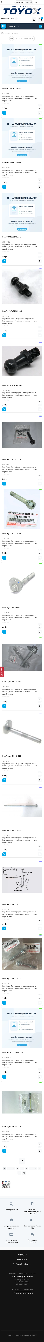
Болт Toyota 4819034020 (11, 756)
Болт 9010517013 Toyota (11, 163)
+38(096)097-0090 (7, 18)
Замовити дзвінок (23, 1293)
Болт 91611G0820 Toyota (11, 237)
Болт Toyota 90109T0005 (11, 978)
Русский (29, 2)
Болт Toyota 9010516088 (11, 904)
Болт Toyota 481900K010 (11, 608)
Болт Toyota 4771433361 (11, 459)
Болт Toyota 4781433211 (11, 533)
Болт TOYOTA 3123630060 (12, 311)
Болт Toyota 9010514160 (11, 830)
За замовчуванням (25, 38)
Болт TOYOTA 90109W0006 (12, 1052)
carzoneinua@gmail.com (23, 1289)
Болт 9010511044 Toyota (11, 88)
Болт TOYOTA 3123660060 (12, 385)
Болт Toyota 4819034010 (11, 682)
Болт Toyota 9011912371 (11, 1127)
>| (24, 1173)
